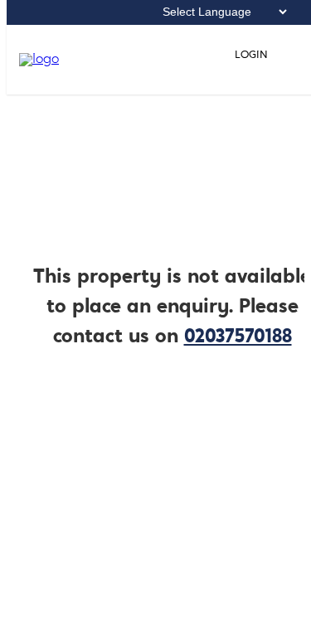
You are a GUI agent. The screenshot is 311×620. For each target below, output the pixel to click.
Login (250, 55)
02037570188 (238, 337)
